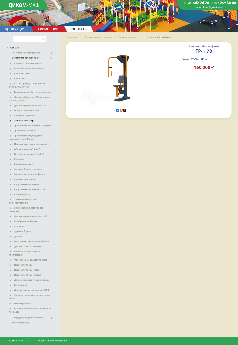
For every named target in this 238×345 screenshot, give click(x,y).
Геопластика (20, 285)
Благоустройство (20, 323)
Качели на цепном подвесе (28, 64)
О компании (47, 28)
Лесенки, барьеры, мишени (28, 169)
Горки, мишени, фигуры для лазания (32, 92)
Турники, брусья (22, 231)
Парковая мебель (23, 265)
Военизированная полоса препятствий (24, 253)
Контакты (78, 28)
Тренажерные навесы (25, 131)
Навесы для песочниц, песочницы (31, 144)
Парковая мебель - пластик (27, 275)
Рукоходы (19, 226)
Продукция (15, 28)
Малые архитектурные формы (29, 174)
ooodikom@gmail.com (209, 7)
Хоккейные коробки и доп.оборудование (23, 201)
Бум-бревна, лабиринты (26, 221)
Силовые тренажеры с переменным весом (30, 297)
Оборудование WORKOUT (27, 149)
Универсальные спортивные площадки (26, 210)
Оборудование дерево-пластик (27, 318)
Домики (18, 236)
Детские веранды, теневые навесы (31, 280)
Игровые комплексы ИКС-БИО (29, 154)
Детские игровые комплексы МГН (31, 216)
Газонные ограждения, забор (29, 69)
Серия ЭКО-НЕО (22, 74)
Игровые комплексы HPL (26, 111)
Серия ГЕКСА (20, 79)
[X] (124, 110)
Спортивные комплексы (26, 184)
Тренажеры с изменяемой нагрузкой (32, 126)
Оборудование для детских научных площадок (30, 310)
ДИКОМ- (24, 5)
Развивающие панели (25, 179)
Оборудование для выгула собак (30, 260)
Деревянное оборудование (25, 58)
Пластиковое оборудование (25, 53)
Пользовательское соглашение (51, 341)
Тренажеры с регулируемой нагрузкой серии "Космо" (25, 137)
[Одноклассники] (121, 110)
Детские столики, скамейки (28, 246)
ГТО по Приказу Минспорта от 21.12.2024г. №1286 (27, 85)
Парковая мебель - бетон (27, 270)
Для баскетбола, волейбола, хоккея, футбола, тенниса (29, 99)
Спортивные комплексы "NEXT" (30, 189)
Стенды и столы (22, 194)
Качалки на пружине (24, 116)
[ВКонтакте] (117, 110)
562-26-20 (196, 3)
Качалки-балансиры (24, 164)
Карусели (19, 159)
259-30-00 (223, 3)
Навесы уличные (22, 303)
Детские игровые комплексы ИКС (31, 106)
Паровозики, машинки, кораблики (31, 241)
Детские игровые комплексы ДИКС (31, 290)
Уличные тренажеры (24, 121)
